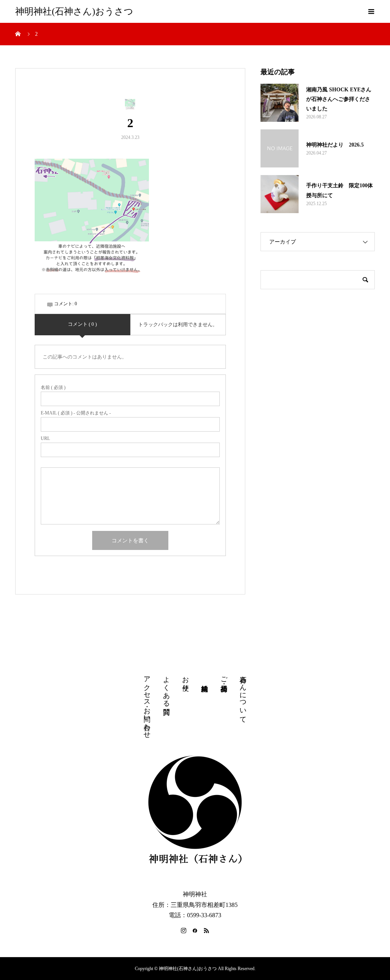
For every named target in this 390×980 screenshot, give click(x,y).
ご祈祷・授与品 (224, 676)
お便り (185, 680)
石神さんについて (243, 696)
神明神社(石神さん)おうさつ (74, 11)
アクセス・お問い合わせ (147, 703)
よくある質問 (166, 687)
